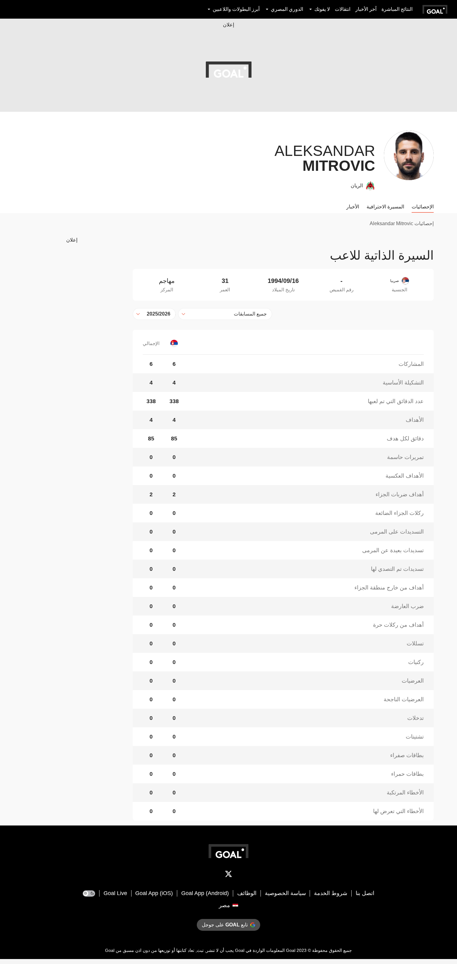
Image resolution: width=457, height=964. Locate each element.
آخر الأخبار (365, 9)
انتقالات (342, 9)
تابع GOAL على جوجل (225, 924)
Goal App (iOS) (154, 893)
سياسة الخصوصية (285, 893)
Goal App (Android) (205, 893)
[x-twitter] (228, 875)
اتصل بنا (365, 893)
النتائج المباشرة (397, 9)
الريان (357, 185)
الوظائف (246, 893)
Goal (290, 950)
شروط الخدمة (330, 893)
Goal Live (115, 893)
